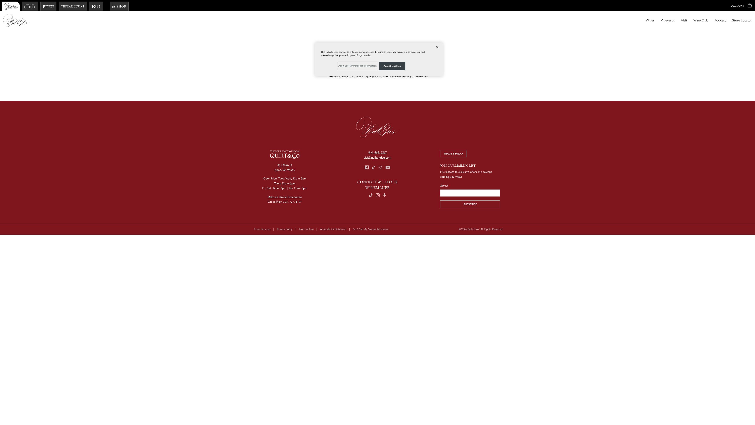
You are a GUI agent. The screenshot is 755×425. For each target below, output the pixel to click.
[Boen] (48, 6)
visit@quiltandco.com (377, 158)
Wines (650, 20)
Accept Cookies (392, 66)
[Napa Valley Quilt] (30, 6)
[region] (379, 59)
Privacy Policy (284, 229)
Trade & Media (453, 153)
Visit (684, 20)
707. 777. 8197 (292, 202)
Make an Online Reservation (285, 197)
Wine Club (700, 20)
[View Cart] (749, 6)
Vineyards (668, 20)
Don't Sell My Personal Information (357, 65)
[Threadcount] (73, 6)
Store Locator (742, 20)
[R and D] (96, 6)
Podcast (720, 20)
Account (737, 6)
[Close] (437, 47)
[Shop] (119, 6)
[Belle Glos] (11, 6)
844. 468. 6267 (377, 152)
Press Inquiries (262, 229)
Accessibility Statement (333, 229)
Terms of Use (306, 229)
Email (444, 186)
